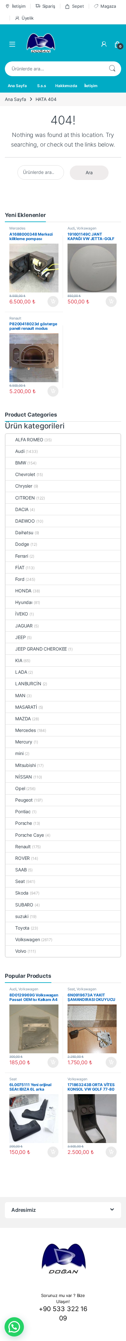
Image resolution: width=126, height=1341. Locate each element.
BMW (20, 462)
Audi (71, 228)
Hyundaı (23, 602)
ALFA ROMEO (29, 439)
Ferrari (21, 556)
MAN (20, 695)
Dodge (22, 544)
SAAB (20, 869)
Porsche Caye (29, 835)
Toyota (22, 928)
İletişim (19, 6)
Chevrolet (25, 474)
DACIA (21, 509)
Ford (19, 579)
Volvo (20, 951)
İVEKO (21, 613)
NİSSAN (23, 776)
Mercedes (17, 228)
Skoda (21, 893)
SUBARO (24, 904)
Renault (15, 318)
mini (19, 753)
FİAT (19, 567)
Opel (20, 788)
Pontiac (23, 811)
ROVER (22, 858)
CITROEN (25, 497)
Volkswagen (86, 228)
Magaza (108, 6)
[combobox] (54, 68)
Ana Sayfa (17, 85)
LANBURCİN (28, 683)
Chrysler (23, 486)
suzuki (21, 916)
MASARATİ (26, 707)
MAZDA (23, 718)
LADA (21, 672)
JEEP (20, 637)
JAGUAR (24, 625)
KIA (18, 660)
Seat (20, 881)
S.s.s (41, 85)
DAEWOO (25, 521)
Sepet (78, 6)
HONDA (23, 590)
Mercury (23, 741)
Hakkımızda (66, 85)
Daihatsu (24, 532)
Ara (112, 68)
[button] (14, 1326)
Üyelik (28, 18)
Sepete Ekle (51, 301)
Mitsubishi (25, 765)
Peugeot (24, 800)
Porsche (23, 823)
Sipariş (48, 6)
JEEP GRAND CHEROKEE (41, 649)
